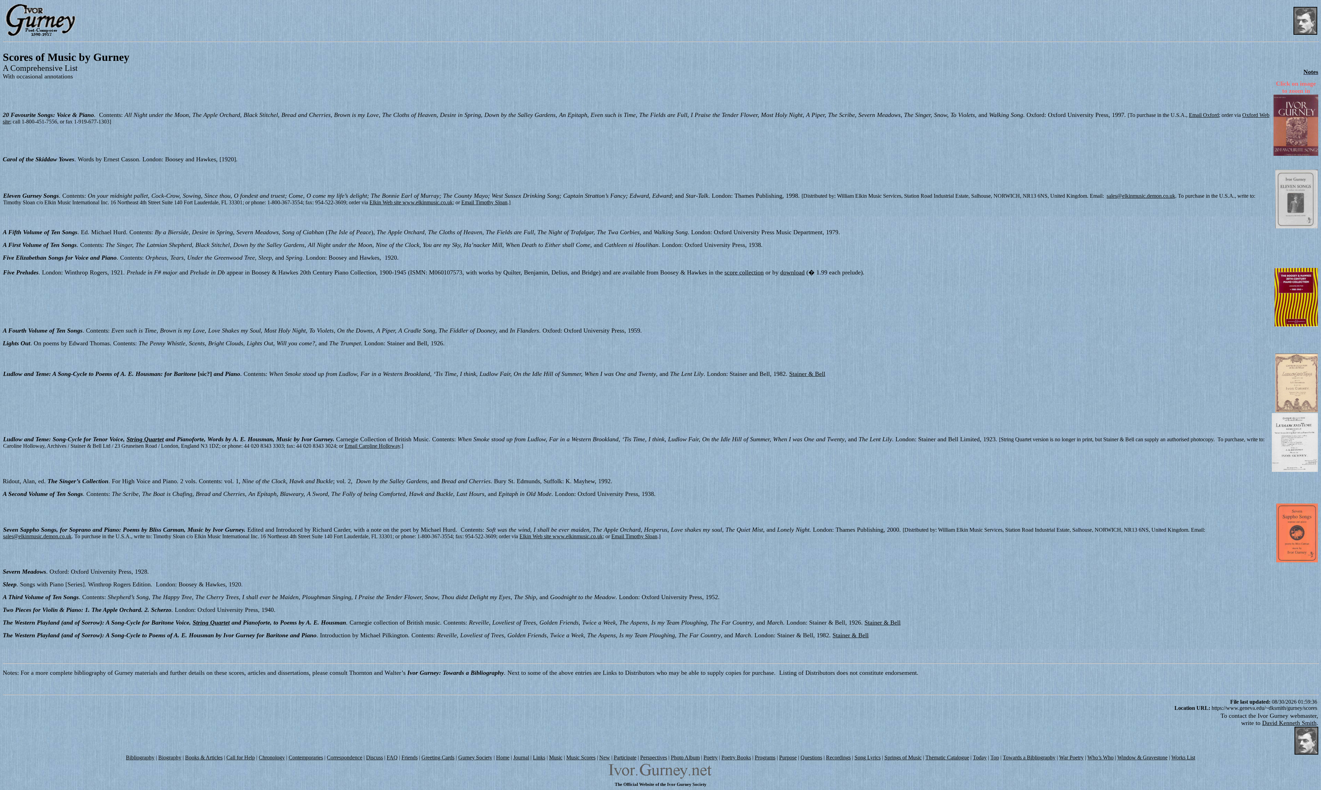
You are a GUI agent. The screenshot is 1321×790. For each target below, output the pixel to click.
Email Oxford (1204, 115)
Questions (811, 757)
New (604, 757)
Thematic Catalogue (947, 757)
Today (980, 757)
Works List (1183, 757)
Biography (169, 757)
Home (502, 757)
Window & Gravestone (1142, 757)
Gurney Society (475, 757)
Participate (625, 757)
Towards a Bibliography (1029, 757)
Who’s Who (1100, 757)
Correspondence (344, 757)
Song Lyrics (868, 757)
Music (555, 757)
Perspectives (653, 757)
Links (539, 757)
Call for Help (240, 757)
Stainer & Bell (807, 373)
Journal (521, 757)
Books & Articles (204, 757)
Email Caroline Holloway (372, 446)
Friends (409, 757)
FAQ (392, 757)
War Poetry (1071, 757)
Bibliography (140, 757)
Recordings (838, 757)
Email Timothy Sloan (484, 202)
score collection (744, 272)
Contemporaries (306, 757)
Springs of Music (903, 757)
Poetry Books (736, 757)
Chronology (272, 757)
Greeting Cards (437, 757)
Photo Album (685, 757)
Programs (765, 757)
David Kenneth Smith (1289, 722)
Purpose (788, 757)
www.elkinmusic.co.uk (427, 202)
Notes (1310, 71)
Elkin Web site (385, 202)
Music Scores (580, 757)
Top (994, 757)
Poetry (711, 757)
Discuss (374, 757)
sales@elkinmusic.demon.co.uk (1141, 196)
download (792, 272)
